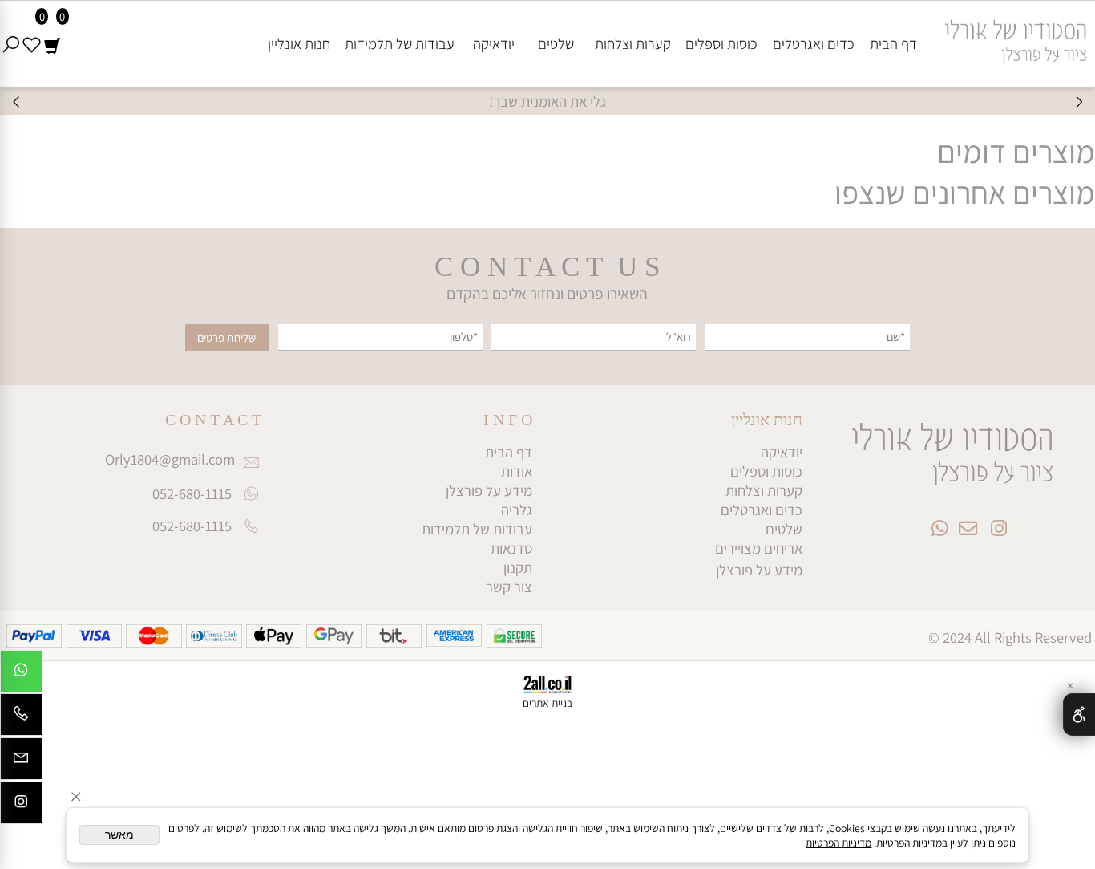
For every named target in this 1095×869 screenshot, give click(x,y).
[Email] (21, 762)
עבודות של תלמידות (400, 43)
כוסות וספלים (721, 43)
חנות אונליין (299, 43)
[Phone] (21, 718)
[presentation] (17, 101)
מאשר (119, 835)
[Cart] (52, 44)
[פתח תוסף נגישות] (1079, 714)
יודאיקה (494, 43)
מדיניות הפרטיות (838, 842)
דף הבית (893, 43)
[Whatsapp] (21, 675)
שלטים (556, 43)
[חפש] (10, 44)
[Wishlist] (31, 44)
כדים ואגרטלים (814, 43)
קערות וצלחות (633, 43)
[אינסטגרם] (21, 806)
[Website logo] (1009, 35)
